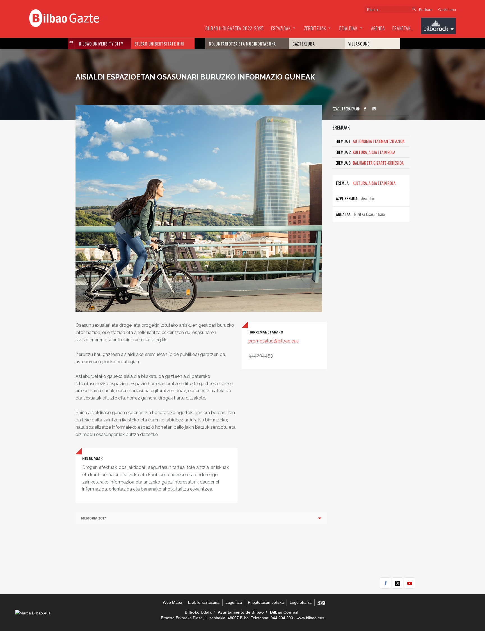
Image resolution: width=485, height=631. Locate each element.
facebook (385, 583)
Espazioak (280, 28)
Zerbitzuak (315, 28)
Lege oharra (301, 602)
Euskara (426, 10)
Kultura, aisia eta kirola (365, 152)
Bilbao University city (101, 44)
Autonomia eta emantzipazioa (369, 141)
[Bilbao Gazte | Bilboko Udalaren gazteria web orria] (64, 17)
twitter (397, 583)
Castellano (447, 10)
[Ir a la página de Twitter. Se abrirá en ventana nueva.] (374, 109)
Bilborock (438, 27)
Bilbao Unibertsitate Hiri (159, 44)
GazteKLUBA (303, 44)
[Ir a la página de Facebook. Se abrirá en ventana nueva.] (365, 109)
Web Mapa (172, 602)
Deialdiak (348, 28)
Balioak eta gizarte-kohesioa (369, 163)
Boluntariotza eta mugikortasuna (242, 44)
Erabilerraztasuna (203, 602)
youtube (409, 583)
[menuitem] (235, 28)
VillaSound (359, 44)
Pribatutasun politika (266, 602)
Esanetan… (402, 28)
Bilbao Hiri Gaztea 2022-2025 (234, 28)
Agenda (378, 28)
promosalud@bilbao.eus (273, 341)
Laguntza (233, 602)
